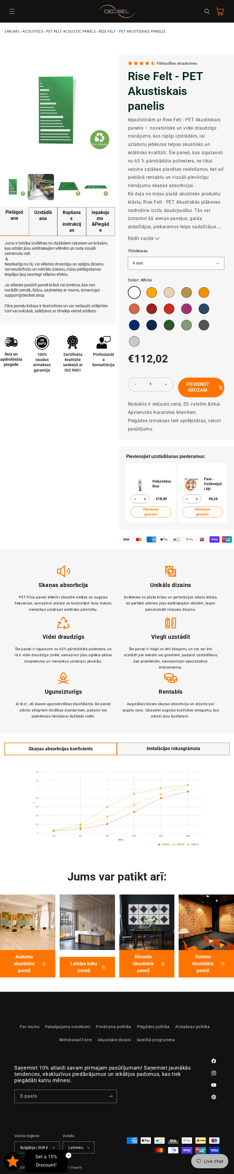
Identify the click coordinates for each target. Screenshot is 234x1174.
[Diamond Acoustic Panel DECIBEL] (147, 922)
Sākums (12, 31)
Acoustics (33, 31)
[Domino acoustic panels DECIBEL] (206, 922)
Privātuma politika (113, 1026)
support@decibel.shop (25, 295)
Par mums (29, 1026)
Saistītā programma (156, 1040)
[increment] (165, 384)
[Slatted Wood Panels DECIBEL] (87, 922)
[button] (12, 11)
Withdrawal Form (75, 1040)
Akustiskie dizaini (114, 1040)
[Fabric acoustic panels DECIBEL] (27, 922)
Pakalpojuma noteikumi (67, 1026)
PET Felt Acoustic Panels (71, 31)
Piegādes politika (153, 1026)
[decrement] (135, 384)
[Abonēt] (110, 1096)
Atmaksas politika (192, 1026)
